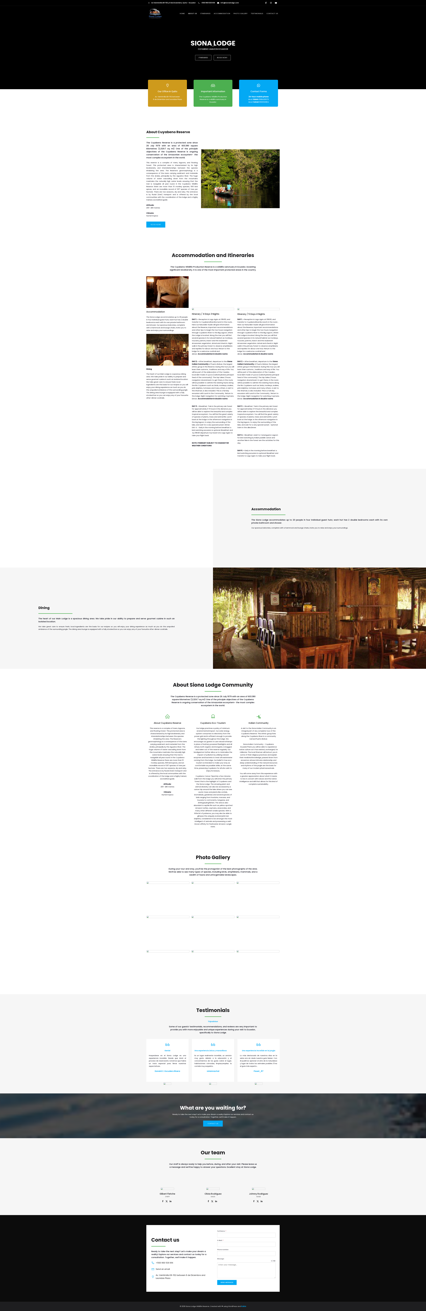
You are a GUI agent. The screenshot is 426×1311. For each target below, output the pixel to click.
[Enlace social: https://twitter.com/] (167, 1201)
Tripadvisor (213, 1021)
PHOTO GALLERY (241, 13)
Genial (167, 1050)
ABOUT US (192, 13)
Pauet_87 (258, 1071)
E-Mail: (220, 1240)
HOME (182, 13)
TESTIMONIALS (257, 13)
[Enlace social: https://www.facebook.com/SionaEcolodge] (265, 3)
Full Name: (221, 1231)
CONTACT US (272, 13)
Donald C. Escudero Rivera (167, 1071)
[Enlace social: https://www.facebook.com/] (164, 1201)
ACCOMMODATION (222, 13)
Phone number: (223, 1250)
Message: (220, 1259)
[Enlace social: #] (270, 3)
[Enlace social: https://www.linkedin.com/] (171, 1201)
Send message (227, 1282)
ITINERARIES (205, 13)
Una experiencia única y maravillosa (210, 1050)
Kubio (243, 1306)
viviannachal (213, 1071)
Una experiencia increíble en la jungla (258, 1050)
